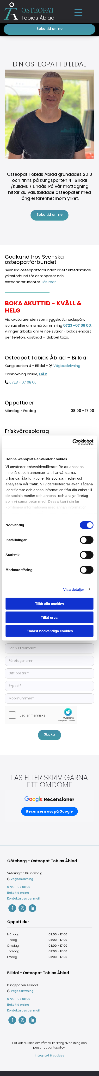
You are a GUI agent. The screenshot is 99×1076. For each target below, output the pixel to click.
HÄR (43, 374)
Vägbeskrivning (66, 365)
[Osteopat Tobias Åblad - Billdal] (12, 1020)
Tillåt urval (49, 617)
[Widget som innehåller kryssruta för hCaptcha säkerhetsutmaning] (41, 715)
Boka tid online (18, 893)
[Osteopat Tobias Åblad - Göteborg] (12, 908)
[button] (78, 12)
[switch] (86, 540)
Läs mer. (49, 281)
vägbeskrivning (22, 879)
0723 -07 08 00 (77, 325)
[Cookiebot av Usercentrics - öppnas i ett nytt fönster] (72, 442)
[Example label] (22, 908)
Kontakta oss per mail (23, 898)
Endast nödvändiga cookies (49, 631)
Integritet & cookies (49, 1055)
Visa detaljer (73, 589)
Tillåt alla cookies (49, 604)
